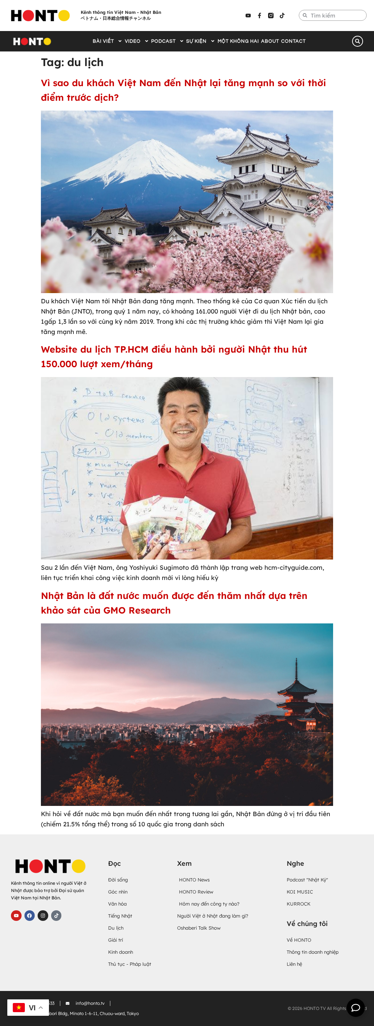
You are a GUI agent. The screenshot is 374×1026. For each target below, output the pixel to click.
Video (133, 41)
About (270, 41)
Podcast (163, 41)
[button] (357, 41)
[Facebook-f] (259, 15)
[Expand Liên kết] (356, 1008)
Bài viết (103, 41)
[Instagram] (43, 915)
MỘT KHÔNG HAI (238, 41)
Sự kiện (196, 41)
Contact (293, 41)
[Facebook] (29, 915)
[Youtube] (248, 15)
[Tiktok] (281, 15)
